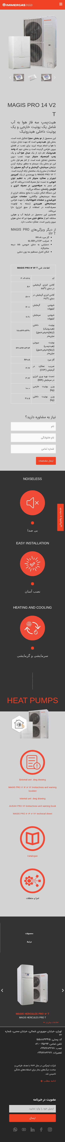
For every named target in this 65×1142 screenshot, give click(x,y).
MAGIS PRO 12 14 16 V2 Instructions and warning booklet (32, 789)
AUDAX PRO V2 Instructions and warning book (32, 806)
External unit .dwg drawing (32, 780)
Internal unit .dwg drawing (33, 798)
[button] (10, 77)
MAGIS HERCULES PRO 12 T (32, 1014)
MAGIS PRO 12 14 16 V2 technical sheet (32, 814)
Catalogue (32, 856)
